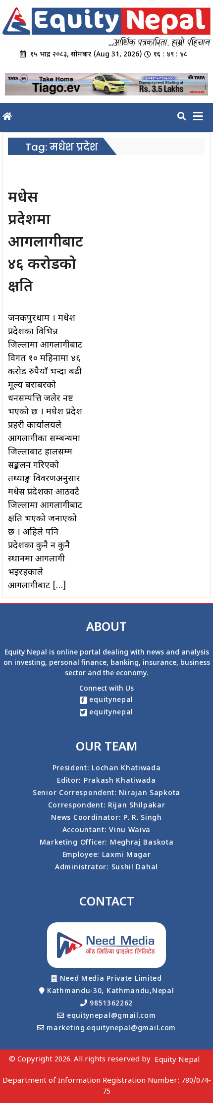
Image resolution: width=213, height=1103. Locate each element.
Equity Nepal (177, 1060)
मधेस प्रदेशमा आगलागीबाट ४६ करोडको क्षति (45, 243)
